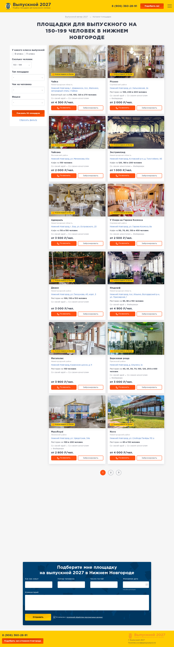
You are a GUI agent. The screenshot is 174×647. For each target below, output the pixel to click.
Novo (113, 432)
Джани (55, 288)
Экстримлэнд (117, 152)
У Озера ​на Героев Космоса (126, 220)
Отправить (38, 617)
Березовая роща (119, 358)
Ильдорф (115, 288)
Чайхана (55, 152)
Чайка (54, 82)
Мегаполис (57, 358)
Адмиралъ (57, 220)
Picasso (114, 82)
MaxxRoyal (57, 432)
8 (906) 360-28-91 (124, 6)
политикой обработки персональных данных (84, 617)
